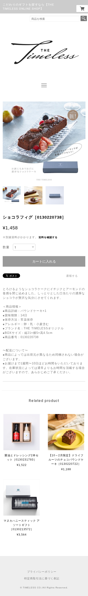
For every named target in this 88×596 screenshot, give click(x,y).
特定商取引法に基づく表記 (41, 578)
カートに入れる (44, 261)
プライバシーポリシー (41, 571)
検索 (84, 18)
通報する (72, 275)
